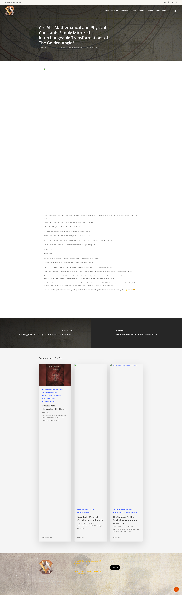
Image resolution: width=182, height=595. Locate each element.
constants (48, 299)
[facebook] (165, 2)
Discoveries (59, 389)
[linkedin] (172, 2)
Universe (98, 299)
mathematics (73, 299)
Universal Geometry (91, 47)
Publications (57, 395)
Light (64, 299)
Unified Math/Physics (75, 47)
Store (92, 509)
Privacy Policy (56, 584)
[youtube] (168, 2)
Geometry (57, 299)
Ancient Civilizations (48, 389)
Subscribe (115, 567)
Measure (82, 299)
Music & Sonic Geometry (50, 392)
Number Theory (61, 47)
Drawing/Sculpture (83, 509)
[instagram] (176, 2)
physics (90, 299)
